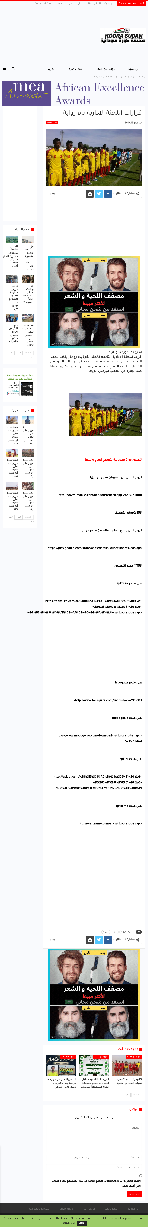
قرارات (105, 932)
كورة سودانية (106, 69)
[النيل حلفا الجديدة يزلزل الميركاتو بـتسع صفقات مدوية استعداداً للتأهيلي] (94, 1065)
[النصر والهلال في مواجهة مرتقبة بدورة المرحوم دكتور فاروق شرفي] (61, 1065)
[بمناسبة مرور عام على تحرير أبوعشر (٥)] (12, 453)
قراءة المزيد (69, 1223)
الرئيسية (134, 69)
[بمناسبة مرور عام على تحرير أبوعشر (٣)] (12, 486)
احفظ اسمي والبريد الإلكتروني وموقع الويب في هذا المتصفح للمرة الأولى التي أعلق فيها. (96, 1184)
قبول (81, 1223)
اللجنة (115, 932)
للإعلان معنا (94, 3)
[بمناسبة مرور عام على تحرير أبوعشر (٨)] (28, 420)
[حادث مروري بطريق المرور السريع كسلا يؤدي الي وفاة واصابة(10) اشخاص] (12, 279)
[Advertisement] (49, 36)
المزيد (51, 69)
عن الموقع (108, 3)
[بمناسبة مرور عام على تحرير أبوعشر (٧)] (12, 420)
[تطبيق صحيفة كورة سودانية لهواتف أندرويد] (20, 385)
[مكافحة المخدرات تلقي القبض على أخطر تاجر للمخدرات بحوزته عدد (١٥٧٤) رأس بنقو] (28, 318)
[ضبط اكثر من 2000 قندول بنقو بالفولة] (12, 318)
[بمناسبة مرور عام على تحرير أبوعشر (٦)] (28, 453)
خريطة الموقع (65, 3)
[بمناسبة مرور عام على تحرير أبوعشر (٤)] (28, 486)
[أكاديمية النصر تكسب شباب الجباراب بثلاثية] (127, 1065)
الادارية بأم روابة (127, 932)
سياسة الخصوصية (45, 3)
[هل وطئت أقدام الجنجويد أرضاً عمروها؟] (28, 279)
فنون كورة (75, 69)
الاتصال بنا (80, 3)
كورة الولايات (52, 122)
